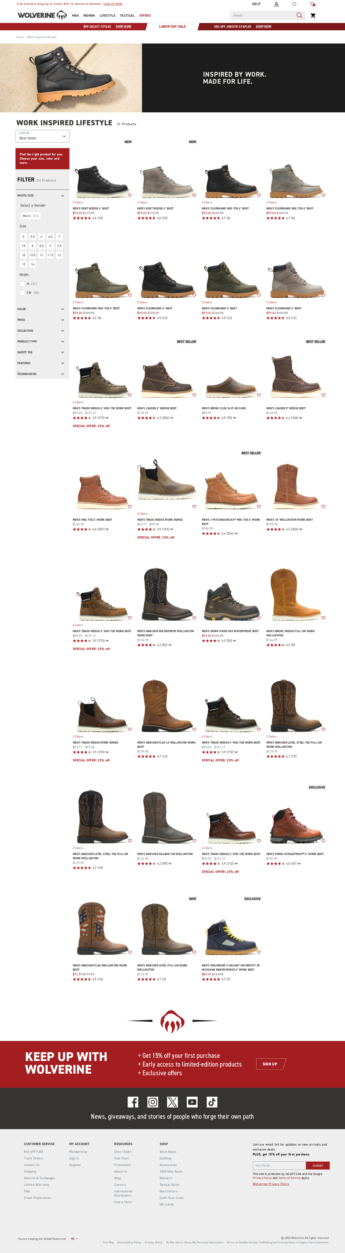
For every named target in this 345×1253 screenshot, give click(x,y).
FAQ (27, 1191)
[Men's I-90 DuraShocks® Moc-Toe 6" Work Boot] (232, 479)
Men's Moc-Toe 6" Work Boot (92, 520)
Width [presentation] (24, 274)
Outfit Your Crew (172, 1198)
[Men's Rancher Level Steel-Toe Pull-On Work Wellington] (296, 702)
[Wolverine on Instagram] (152, 1102)
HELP (256, 4)
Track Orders (33, 1158)
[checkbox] (42, 284)
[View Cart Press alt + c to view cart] (313, 15)
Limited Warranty (36, 1184)
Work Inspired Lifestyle (64, 123)
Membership (78, 1152)
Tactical (127, 15)
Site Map (108, 1242)
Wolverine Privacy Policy (271, 1184)
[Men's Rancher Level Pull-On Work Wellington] (167, 925)
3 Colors (207, 202)
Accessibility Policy (129, 1242)
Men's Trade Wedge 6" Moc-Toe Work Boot (102, 408)
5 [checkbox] (23, 237)
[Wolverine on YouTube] (192, 1102)
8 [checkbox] (32, 246)
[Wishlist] (294, 4)
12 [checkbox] (59, 255)
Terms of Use (235, 1242)
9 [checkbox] (50, 246)
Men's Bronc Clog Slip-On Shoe (224, 408)
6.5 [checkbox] (50, 237)
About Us (120, 1171)
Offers (145, 15)
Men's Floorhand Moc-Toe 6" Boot (225, 208)
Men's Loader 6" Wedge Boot (157, 408)
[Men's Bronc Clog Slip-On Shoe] (232, 368)
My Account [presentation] (79, 1144)
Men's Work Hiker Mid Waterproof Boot (230, 631)
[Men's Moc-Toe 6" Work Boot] (103, 479)
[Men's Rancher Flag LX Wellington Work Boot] (167, 702)
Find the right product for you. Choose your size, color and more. (41, 158)
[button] (42, 195)
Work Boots (168, 1152)
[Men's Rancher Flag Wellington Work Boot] (103, 925)
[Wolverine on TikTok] (212, 1102)
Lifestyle (107, 15)
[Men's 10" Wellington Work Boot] (296, 479)
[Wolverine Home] (42, 15)
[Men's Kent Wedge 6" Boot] (103, 168)
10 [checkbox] (24, 255)
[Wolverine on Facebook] (133, 1102)
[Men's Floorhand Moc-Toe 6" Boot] (232, 168)
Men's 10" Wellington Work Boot (289, 520)
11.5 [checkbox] (50, 255)
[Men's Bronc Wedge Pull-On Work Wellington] (296, 591)
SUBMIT (318, 1165)
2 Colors (78, 202)
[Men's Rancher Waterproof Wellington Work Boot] (167, 591)
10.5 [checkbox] (32, 255)
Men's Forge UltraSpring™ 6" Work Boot (295, 854)
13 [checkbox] (24, 264)
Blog (117, 1178)
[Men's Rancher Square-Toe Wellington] (167, 814)
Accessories (168, 1165)
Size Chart (121, 1158)
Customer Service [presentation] (39, 1144)
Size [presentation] (22, 226)
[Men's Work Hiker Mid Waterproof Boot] (232, 591)
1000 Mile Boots (171, 1171)
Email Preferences (37, 1198)
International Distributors (123, 1193)
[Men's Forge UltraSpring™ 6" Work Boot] (296, 814)
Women (89, 15)
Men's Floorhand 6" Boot (154, 308)
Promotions (122, 1165)
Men (75, 15)
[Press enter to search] (299, 15)
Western (166, 1178)
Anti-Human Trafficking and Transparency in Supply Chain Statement (286, 1242)
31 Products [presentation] (126, 124)
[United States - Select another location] (72, 1238)
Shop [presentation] (164, 1144)
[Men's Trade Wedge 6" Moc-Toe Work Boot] (103, 368)
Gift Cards (167, 1204)
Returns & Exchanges (39, 1178)
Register (75, 1165)
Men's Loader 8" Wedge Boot (286, 408)
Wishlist (130, 195)
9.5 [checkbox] (59, 246)
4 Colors (78, 402)
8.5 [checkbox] (41, 246)
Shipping (30, 1171)
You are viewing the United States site (42, 1239)
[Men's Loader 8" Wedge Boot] (296, 368)
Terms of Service (289, 1178)
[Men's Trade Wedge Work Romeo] (167, 479)
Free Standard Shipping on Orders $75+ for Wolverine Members (70, 4)
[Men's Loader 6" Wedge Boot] (167, 368)
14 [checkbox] (32, 264)
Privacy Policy (262, 1178)
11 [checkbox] (41, 255)
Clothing (165, 1158)
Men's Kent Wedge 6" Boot (91, 208)
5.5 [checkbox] (33, 237)
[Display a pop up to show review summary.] (106, 417)
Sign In (74, 1158)
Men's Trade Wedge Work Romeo (160, 520)
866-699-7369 (33, 1152)
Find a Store (123, 1202)
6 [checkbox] (41, 237)
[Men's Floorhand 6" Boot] (167, 268)
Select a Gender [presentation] (33, 205)
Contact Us (32, 1165)
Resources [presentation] (123, 1144)
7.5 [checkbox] (24, 246)
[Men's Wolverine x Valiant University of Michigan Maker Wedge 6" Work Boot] (232, 925)
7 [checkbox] (59, 237)
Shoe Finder (123, 1152)
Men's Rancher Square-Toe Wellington (165, 854)
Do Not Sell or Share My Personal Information (194, 1242)
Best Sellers (169, 1191)
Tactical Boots (170, 1184)
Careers (120, 1184)
